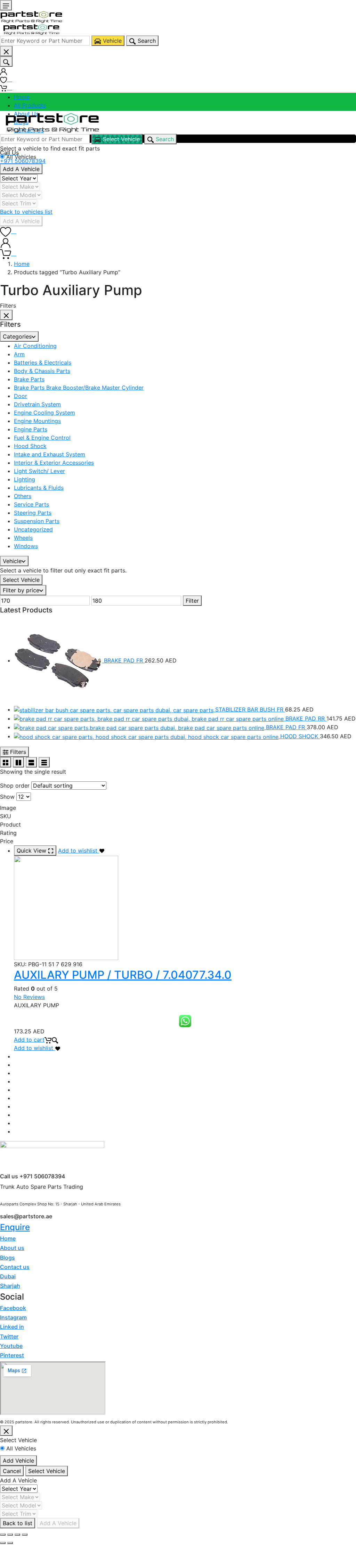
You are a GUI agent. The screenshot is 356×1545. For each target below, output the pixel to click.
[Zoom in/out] (24, 1535)
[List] (31, 762)
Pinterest (12, 1355)
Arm (19, 354)
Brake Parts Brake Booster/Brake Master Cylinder (79, 387)
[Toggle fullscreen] (17, 1535)
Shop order (15, 785)
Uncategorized (33, 529)
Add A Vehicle (21, 168)
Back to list (17, 1523)
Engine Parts (30, 429)
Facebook (13, 1307)
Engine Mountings (37, 420)
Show (7, 796)
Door (20, 395)
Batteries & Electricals (42, 362)
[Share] (10, 1535)
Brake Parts (29, 379)
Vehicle (12, 561)
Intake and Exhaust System (49, 454)
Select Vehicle (21, 579)
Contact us (15, 1266)
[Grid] (5, 762)
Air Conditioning (35, 345)
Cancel (12, 1470)
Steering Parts (32, 512)
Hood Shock (30, 445)
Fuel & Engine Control (42, 437)
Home (22, 96)
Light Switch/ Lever (39, 470)
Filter (192, 600)
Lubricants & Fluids (39, 487)
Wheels (23, 537)
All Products (30, 105)
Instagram (13, 1317)
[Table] (44, 762)
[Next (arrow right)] (10, 1543)
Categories (17, 336)
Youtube (11, 1345)
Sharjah (10, 1285)
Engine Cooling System (44, 412)
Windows (26, 546)
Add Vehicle (18, 1460)
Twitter (9, 1336)
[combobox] (45, 41)
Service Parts (31, 504)
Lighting (24, 479)
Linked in (12, 1326)
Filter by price (21, 590)
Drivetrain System (37, 404)
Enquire (15, 1227)
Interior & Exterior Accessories (54, 462)
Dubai (8, 1276)
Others (22, 496)
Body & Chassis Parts (42, 370)
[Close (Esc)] (3, 1535)
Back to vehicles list (26, 211)
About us (12, 1247)
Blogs (7, 1257)
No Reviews (29, 996)
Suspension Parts (36, 521)
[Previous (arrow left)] (3, 1543)
